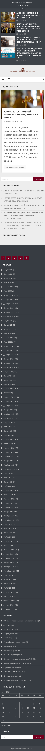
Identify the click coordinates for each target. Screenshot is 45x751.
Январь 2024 (8, 401)
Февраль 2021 (9, 550)
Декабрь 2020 (8, 558)
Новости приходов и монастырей (16, 659)
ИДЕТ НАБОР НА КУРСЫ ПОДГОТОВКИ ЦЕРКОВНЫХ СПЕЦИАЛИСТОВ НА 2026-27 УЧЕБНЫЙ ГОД (28, 27)
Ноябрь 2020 (8, 562)
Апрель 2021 (8, 541)
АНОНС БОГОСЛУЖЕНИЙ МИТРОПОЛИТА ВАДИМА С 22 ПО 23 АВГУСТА (29, 15)
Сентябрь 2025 (9, 316)
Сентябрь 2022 (9, 469)
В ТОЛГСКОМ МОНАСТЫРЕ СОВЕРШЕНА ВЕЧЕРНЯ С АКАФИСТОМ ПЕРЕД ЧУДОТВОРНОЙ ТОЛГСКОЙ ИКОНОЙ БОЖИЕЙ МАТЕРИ (23, 226)
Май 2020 (7, 588)
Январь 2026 (8, 299)
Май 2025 (7, 333)
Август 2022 (8, 473)
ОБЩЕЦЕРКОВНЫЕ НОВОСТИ (15, 663)
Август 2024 (8, 372)
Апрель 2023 (8, 439)
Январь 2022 (8, 503)
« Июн (3, 726)
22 (34, 712)
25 (9, 716)
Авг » (9, 726)
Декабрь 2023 (8, 405)
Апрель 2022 (8, 490)
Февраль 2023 (9, 448)
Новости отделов (10, 655)
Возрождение (8, 633)
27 (22, 716)
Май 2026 (7, 282)
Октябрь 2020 (8, 567)
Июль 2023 (7, 427)
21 (28, 712)
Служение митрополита (12, 667)
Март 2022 (7, 495)
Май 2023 (7, 435)
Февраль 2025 (9, 346)
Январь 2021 (8, 554)
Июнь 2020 (7, 584)
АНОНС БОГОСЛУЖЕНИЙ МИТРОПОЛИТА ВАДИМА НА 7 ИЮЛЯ (21, 114)
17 (3, 712)
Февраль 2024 (9, 397)
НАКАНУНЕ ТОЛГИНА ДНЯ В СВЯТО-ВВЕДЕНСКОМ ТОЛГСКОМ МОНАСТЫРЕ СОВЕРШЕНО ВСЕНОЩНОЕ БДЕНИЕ (23, 215)
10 (3, 708)
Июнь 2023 (7, 431)
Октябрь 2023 (8, 414)
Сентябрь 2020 (9, 571)
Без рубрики (8, 629)
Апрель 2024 (8, 388)
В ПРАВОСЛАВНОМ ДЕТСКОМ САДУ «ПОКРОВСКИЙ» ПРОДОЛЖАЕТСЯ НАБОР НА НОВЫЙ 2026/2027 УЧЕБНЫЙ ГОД (29, 53)
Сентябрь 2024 (9, 367)
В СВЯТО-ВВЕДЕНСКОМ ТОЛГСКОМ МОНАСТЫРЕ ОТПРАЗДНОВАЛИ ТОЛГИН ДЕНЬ (22, 199)
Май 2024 (7, 384)
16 (40, 708)
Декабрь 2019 (8, 609)
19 (15, 712)
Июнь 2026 (7, 278)
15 (34, 708)
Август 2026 (8, 270)
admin (19, 121)
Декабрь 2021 (8, 507)
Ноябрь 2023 (8, 410)
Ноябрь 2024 (8, 359)
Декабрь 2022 (8, 456)
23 (40, 712)
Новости (6, 646)
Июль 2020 (7, 579)
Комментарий (9, 638)
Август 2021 (8, 524)
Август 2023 (8, 422)
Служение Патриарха (11, 672)
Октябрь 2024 (8, 363)
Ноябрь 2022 (8, 461)
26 (15, 716)
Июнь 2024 (7, 380)
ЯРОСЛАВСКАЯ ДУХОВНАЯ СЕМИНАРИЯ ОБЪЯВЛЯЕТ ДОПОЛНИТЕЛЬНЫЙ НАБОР (28, 39)
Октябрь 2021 (8, 516)
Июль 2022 (7, 478)
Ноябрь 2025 (8, 308)
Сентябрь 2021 (9, 520)
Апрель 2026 (8, 287)
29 (34, 716)
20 (22, 712)
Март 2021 (7, 545)
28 (28, 716)
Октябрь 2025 (8, 312)
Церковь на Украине (11, 676)
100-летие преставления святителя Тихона (20, 621)
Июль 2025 (7, 325)
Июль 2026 (7, 274)
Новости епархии (10, 650)
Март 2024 (7, 393)
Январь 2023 (8, 452)
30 (40, 716)
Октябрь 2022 (8, 465)
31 (3, 720)
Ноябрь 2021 (8, 511)
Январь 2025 (8, 350)
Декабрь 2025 (8, 304)
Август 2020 (8, 575)
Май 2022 (7, 486)
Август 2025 (8, 321)
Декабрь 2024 (8, 355)
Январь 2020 (8, 605)
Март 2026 (7, 291)
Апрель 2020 (8, 592)
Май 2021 (7, 537)
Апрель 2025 (8, 338)
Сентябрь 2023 (9, 418)
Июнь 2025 (7, 329)
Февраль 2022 (9, 499)
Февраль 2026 (9, 295)
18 (9, 712)
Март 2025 (7, 342)
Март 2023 (7, 444)
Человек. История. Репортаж (14, 680)
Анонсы (6, 625)
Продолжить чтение (16, 167)
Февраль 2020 (9, 601)
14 (28, 708)
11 (9, 708)
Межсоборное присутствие (14, 642)
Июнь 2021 (7, 533)
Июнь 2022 (7, 482)
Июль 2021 (7, 528)
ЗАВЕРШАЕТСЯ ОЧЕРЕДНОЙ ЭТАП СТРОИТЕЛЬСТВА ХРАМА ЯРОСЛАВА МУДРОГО (23, 206)
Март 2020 (7, 596)
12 (15, 708)
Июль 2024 (7, 376)
